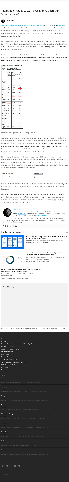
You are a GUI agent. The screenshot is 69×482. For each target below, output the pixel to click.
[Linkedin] (8, 226)
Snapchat (4, 423)
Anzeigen (28, 245)
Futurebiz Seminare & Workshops (10, 349)
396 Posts (3, 398)
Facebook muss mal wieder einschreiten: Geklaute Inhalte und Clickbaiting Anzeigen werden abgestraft (21, 270)
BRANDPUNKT (22, 213)
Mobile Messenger (6, 432)
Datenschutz (4, 370)
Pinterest (3, 450)
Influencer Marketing (7, 351)
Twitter (3, 405)
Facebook (32, 245)
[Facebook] (3, 226)
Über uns (3, 341)
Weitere (66, 232)
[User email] (16, 226)
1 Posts (3, 380)
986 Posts (3, 389)
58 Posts (3, 443)
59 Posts (3, 434)
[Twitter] (11, 226)
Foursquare (61, 25)
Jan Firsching (10, 20)
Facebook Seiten (45, 261)
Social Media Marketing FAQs (9, 359)
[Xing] (13, 226)
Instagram (4, 396)
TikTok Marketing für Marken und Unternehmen (14, 362)
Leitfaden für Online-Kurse (8, 364)
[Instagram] (5, 226)
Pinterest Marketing (6, 357)
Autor (37, 212)
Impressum (4, 367)
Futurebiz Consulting (42, 215)
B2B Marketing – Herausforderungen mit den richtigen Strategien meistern (21, 344)
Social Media (49, 245)
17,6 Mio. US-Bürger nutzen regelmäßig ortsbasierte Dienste (21, 25)
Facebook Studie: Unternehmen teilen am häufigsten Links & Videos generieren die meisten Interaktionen (45, 253)
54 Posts (3, 452)
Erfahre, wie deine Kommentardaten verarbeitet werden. (49, 328)
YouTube (3, 441)
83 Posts (3, 425)
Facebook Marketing (40, 245)
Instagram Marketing (7, 354)
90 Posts (3, 416)
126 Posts (3, 407)
